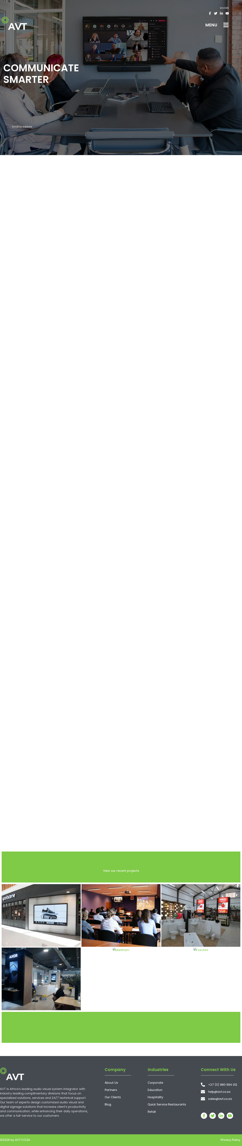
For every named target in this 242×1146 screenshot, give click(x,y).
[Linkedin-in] (221, 13)
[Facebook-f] (210, 13)
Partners (111, 1090)
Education (155, 1090)
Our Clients (113, 1097)
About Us (111, 1083)
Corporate (155, 1083)
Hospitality (155, 1097)
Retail (152, 1112)
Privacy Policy (230, 1140)
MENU (211, 25)
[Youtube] (227, 13)
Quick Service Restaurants (167, 1104)
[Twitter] (215, 13)
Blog (108, 1104)
